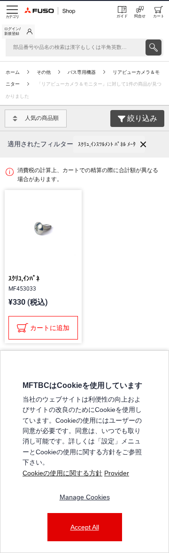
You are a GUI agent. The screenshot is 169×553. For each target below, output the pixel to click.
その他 (44, 72)
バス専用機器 (82, 72)
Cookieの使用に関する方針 (62, 473)
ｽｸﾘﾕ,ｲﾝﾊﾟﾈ (23, 278)
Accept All (84, 527)
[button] (109, 144)
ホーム (13, 72)
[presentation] (153, 47)
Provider (116, 473)
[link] (18, 31)
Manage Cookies (85, 497)
